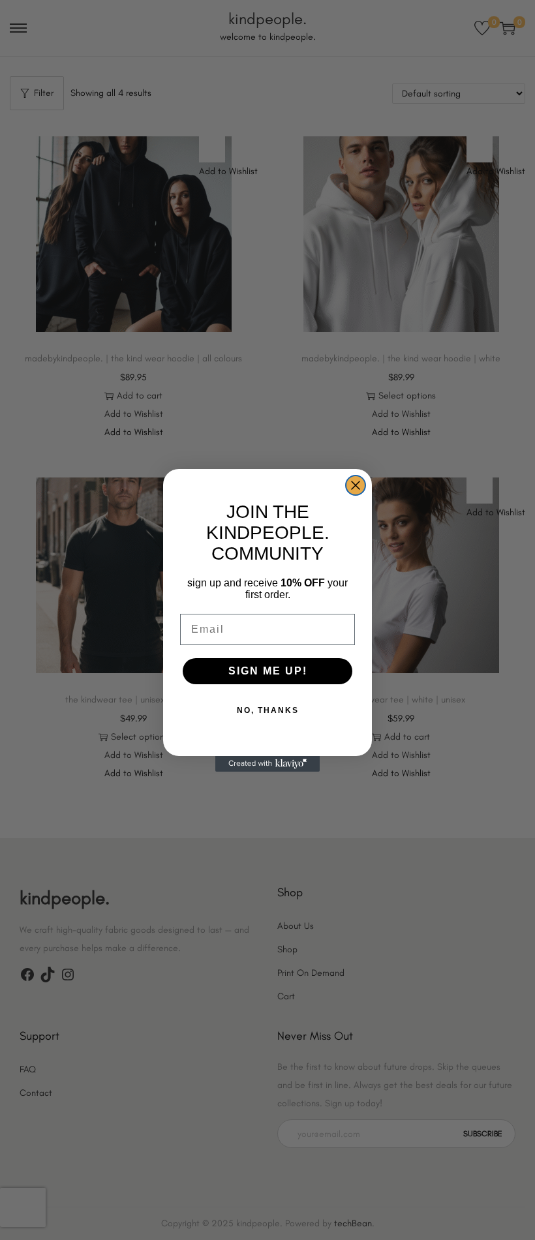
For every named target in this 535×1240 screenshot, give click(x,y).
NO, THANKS (268, 710)
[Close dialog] (355, 485)
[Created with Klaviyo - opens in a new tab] (267, 764)
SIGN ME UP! (267, 670)
